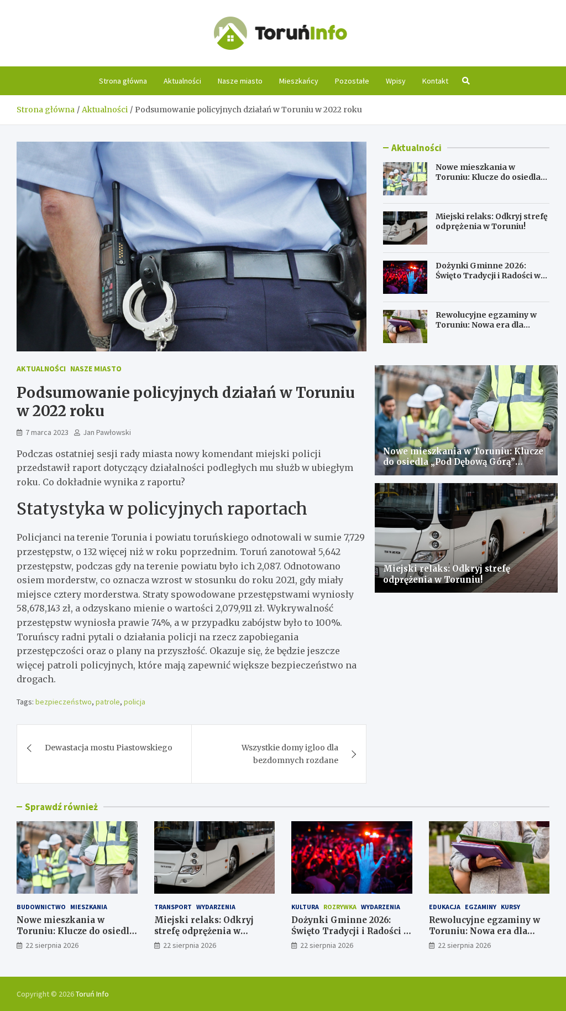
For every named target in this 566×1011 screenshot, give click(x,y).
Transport (173, 907)
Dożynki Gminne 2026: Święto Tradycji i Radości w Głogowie (488, 276)
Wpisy (396, 81)
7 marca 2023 (47, 432)
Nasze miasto (240, 81)
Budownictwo (41, 907)
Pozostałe (352, 81)
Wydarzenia (215, 907)
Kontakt (435, 81)
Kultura (305, 907)
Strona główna (123, 81)
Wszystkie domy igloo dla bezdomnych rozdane (290, 754)
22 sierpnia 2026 (51, 945)
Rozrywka (340, 907)
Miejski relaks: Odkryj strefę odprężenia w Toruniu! (492, 221)
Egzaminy (480, 907)
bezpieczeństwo (63, 702)
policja (134, 702)
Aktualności (182, 81)
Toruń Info (92, 994)
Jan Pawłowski (107, 432)
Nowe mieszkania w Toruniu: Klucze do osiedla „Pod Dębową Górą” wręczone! (488, 182)
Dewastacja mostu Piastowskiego (108, 748)
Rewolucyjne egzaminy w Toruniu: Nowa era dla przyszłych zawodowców (486, 325)
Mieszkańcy (298, 81)
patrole (108, 702)
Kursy (510, 907)
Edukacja (444, 907)
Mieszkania (88, 907)
